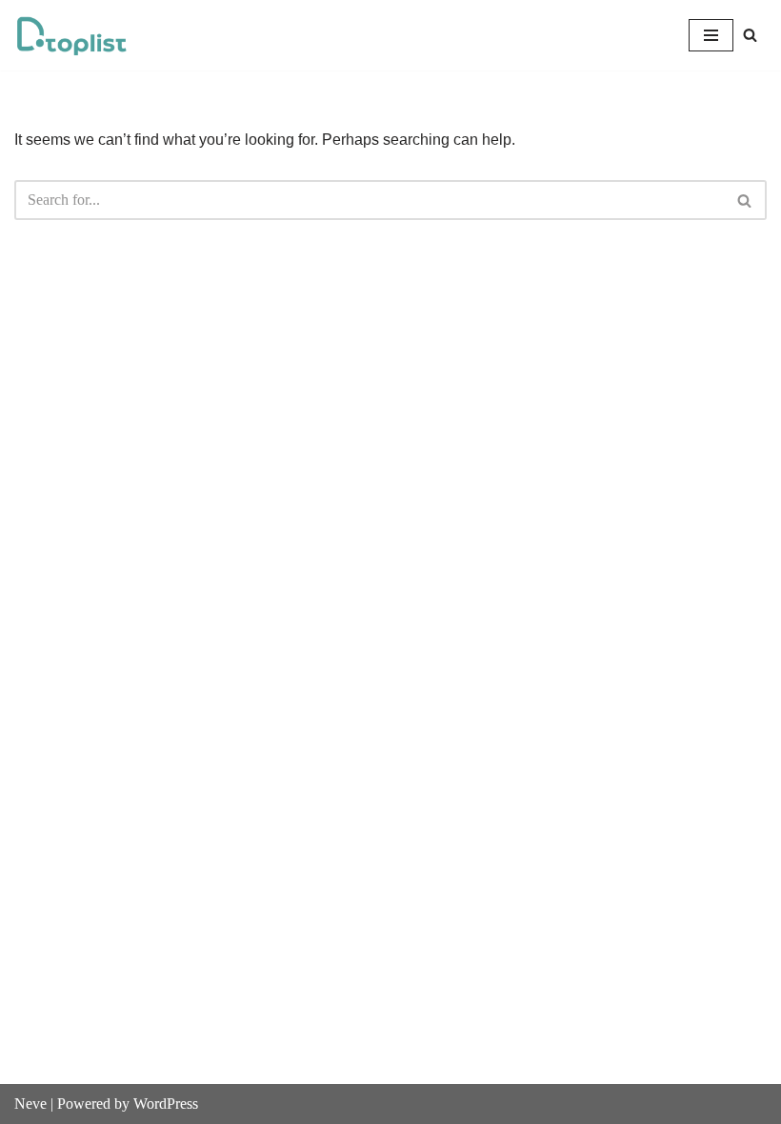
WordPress (165, 1103)
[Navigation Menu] (711, 35)
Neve (30, 1103)
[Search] (750, 35)
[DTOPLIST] (71, 35)
